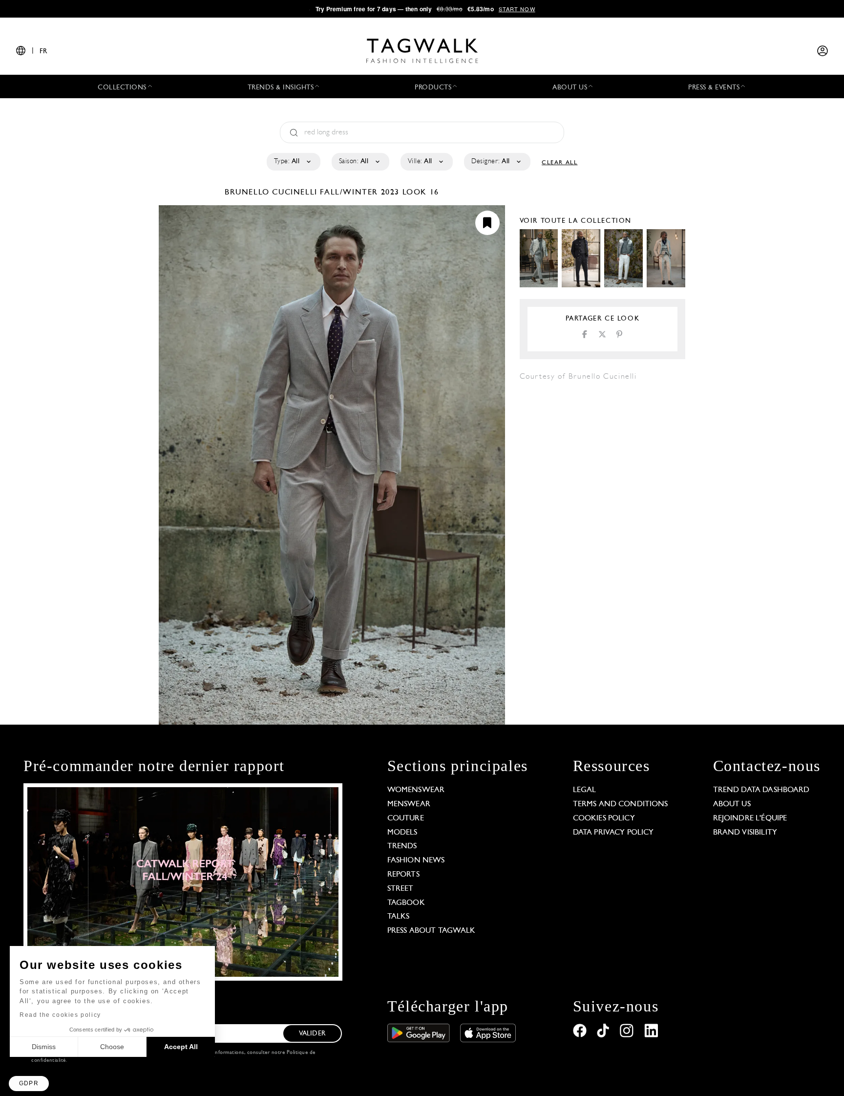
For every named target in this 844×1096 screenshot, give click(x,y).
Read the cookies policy (60, 1014)
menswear (408, 804)
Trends (402, 846)
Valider (312, 1033)
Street (400, 889)
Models (402, 833)
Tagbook (406, 903)
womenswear (416, 790)
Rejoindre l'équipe (750, 818)
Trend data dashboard (761, 790)
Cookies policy (604, 818)
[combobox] (293, 161)
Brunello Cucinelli (272, 192)
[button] (29, 1083)
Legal (584, 790)
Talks (398, 917)
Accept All (181, 1047)
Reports (403, 875)
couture (405, 818)
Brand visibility (745, 833)
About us (732, 804)
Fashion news (416, 860)
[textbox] (293, 161)
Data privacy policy (613, 833)
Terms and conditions (620, 804)
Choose (112, 1047)
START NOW (517, 9)
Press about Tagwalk (431, 931)
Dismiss (44, 1047)
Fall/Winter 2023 (360, 192)
